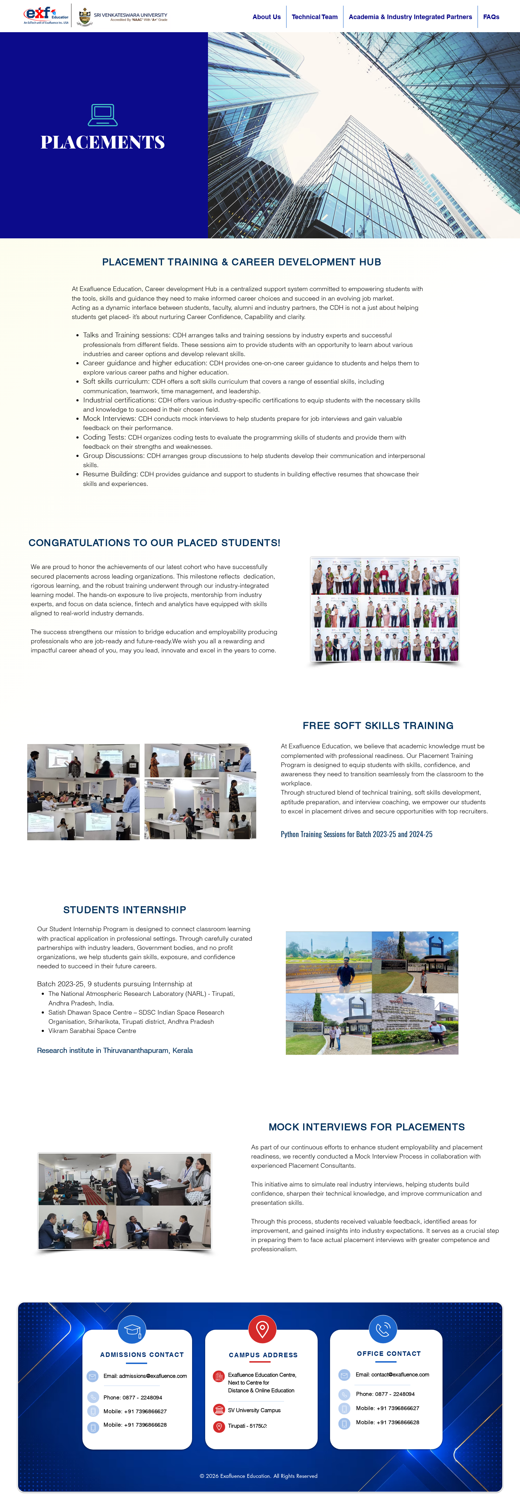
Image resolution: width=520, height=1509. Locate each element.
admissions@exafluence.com (153, 1375)
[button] (410, 17)
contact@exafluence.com (400, 1374)
